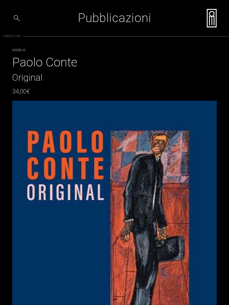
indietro (11, 36)
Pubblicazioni (114, 18)
